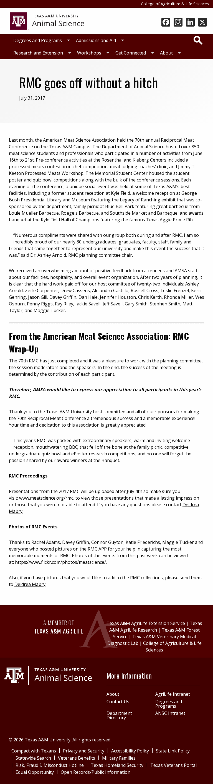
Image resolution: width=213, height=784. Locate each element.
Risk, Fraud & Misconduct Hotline (50, 765)
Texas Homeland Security (117, 765)
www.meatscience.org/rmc (46, 498)
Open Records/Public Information (95, 772)
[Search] (198, 40)
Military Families (119, 758)
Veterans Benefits (76, 758)
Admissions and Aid (96, 40)
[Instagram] (178, 23)
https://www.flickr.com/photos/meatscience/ (60, 562)
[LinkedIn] (190, 23)
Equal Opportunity (35, 772)
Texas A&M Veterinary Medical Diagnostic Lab (151, 640)
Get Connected (130, 53)
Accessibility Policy (130, 751)
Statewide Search (33, 758)
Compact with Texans (33, 751)
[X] (202, 23)
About (166, 53)
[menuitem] (40, 40)
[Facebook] (166, 23)
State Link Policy (173, 751)
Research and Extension (38, 53)
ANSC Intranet (170, 713)
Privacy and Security (83, 751)
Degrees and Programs (37, 40)
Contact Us (117, 701)
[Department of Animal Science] (47, 20)
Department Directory (119, 715)
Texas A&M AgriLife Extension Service (145, 623)
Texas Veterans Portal (173, 765)
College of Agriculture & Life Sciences (175, 3)
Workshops (89, 53)
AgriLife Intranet (172, 694)
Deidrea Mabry (29, 584)
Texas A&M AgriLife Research (155, 626)
